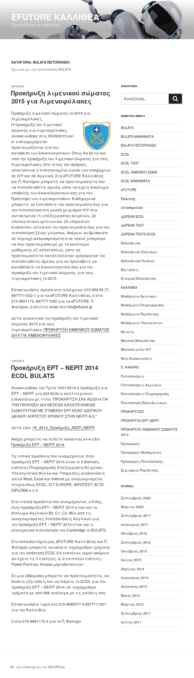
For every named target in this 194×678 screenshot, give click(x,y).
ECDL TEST (130, 163)
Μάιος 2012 (130, 595)
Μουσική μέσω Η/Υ (136, 349)
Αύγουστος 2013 (134, 586)
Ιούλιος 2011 (131, 622)
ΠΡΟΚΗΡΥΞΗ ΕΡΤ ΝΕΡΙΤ (140, 420)
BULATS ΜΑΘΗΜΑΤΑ (137, 136)
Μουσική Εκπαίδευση (138, 340)
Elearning (128, 198)
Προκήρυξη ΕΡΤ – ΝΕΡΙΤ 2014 (38, 444)
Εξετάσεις (130, 269)
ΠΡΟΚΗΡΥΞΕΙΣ (132, 411)
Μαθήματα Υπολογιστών (141, 322)
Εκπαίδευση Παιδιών (138, 260)
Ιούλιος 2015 (131, 559)
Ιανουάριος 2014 (134, 577)
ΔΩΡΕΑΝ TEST (132, 225)
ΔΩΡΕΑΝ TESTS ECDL (138, 234)
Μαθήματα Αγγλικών (138, 296)
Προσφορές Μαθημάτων (141, 452)
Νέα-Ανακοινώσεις (136, 358)
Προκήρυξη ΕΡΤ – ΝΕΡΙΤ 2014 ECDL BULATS (54, 371)
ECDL (125, 154)
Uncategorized (132, 207)
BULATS (127, 127)
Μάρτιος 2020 (132, 506)
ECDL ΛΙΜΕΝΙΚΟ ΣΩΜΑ (139, 172)
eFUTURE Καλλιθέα (55, 16)
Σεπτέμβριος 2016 (136, 542)
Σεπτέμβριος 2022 (136, 498)
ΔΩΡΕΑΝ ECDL (132, 216)
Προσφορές (130, 443)
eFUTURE (128, 189)
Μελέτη (127, 331)
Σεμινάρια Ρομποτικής (140, 470)
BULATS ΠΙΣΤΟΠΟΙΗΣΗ (138, 145)
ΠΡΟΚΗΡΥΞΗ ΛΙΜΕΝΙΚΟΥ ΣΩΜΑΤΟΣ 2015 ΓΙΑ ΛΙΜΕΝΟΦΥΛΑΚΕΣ (60, 332)
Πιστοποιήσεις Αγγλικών (141, 385)
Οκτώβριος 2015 (134, 551)
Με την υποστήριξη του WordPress (37, 666)
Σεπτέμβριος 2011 (136, 613)
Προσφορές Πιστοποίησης (142, 461)
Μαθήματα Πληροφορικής (142, 305)
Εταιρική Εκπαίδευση (138, 278)
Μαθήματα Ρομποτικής (140, 314)
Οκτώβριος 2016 (134, 533)
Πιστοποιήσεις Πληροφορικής (145, 393)
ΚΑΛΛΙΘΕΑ (129, 287)
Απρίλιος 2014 (132, 568)
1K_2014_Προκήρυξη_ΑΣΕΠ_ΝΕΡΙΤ (63, 427)
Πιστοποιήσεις (132, 376)
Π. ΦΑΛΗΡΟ (130, 367)
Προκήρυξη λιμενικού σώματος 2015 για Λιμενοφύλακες (60, 97)
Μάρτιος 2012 (132, 604)
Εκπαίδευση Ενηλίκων (139, 251)
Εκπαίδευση (131, 243)
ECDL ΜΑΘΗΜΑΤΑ (135, 180)
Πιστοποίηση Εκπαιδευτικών (144, 402)
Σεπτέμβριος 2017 (136, 515)
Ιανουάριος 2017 (134, 524)
